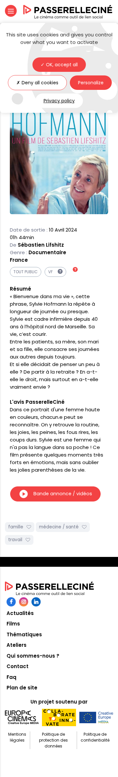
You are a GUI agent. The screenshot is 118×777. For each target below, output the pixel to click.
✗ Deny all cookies (37, 82)
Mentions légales (17, 737)
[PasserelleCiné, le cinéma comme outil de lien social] (67, 12)
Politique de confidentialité (95, 737)
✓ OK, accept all (59, 64)
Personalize (91, 82)
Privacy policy (59, 100)
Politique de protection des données (53, 740)
